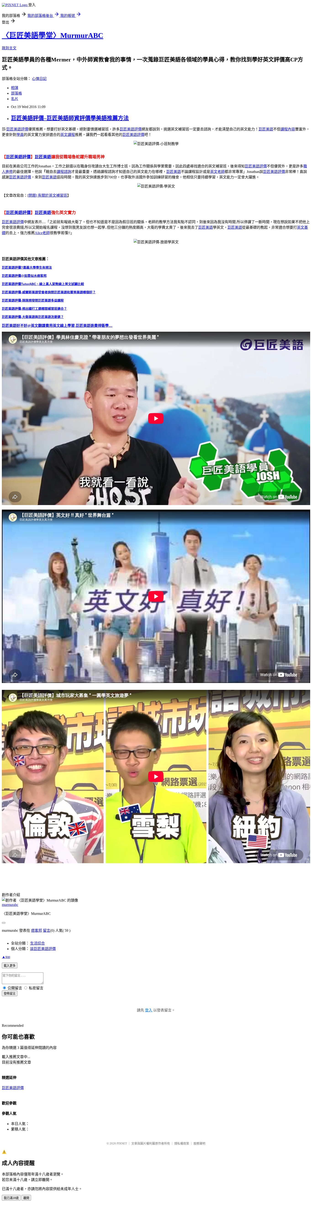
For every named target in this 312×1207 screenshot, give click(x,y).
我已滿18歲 (11, 1198)
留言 (46, 930)
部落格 (16, 93)
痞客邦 (36, 930)
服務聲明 (199, 1143)
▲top (6, 957)
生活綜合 (37, 943)
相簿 (14, 88)
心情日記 (39, 79)
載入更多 (10, 965)
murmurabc (10, 905)
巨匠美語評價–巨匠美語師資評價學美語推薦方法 (70, 118)
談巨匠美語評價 (43, 949)
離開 (26, 1198)
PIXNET (122, 1143)
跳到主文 (9, 48)
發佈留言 (10, 993)
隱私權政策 (181, 1143)
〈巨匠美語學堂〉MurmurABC (52, 35)
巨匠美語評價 (13, 1088)
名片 (14, 99)
